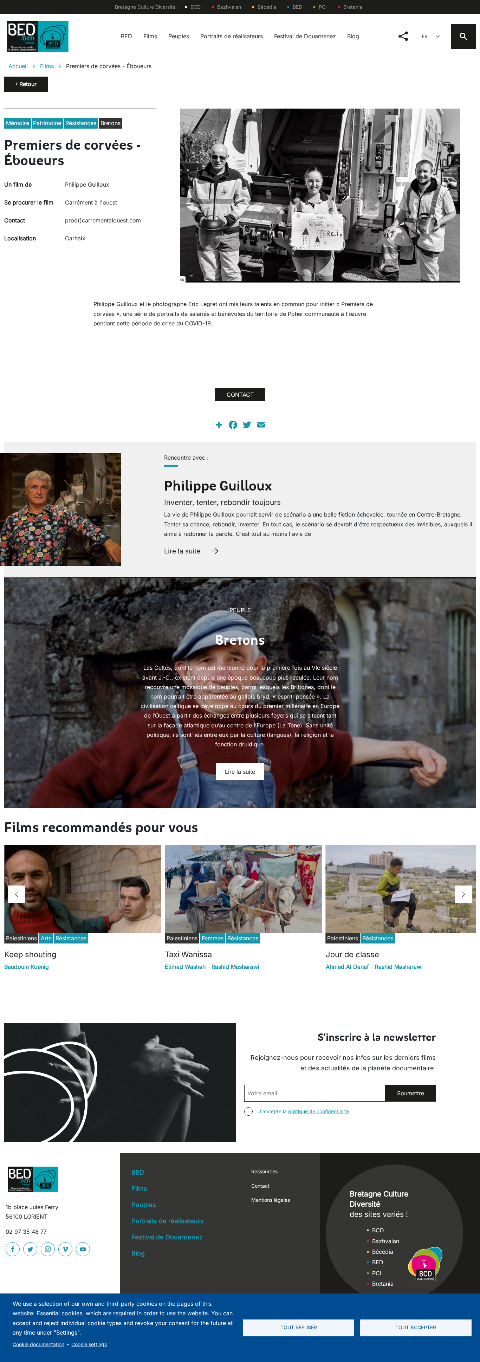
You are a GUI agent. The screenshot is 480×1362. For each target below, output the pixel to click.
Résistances (80, 123)
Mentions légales (270, 1200)
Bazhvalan (229, 7)
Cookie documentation (38, 1344)
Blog (353, 36)
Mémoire (17, 123)
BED (297, 7)
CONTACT (240, 394)
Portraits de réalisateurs (231, 36)
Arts (46, 938)
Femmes (212, 938)
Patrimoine (47, 123)
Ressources (264, 1171)
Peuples (178, 36)
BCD (195, 7)
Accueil (18, 66)
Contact (260, 1186)
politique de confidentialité (318, 1111)
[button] (16, 894)
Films (150, 36)
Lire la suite (182, 551)
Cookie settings (89, 1344)
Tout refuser (298, 1327)
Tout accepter (415, 1327)
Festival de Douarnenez (305, 36)
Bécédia (267, 7)
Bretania (352, 7)
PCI (323, 7)
